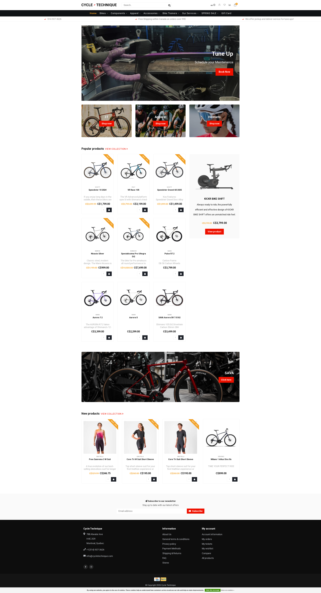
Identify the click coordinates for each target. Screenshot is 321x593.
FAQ (164, 558)
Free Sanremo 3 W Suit (100, 459)
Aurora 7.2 (98, 317)
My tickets (207, 544)
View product (214, 231)
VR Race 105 (133, 190)
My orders (207, 539)
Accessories (151, 13)
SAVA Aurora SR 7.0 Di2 (169, 317)
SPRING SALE (209, 13)
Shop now (107, 123)
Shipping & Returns (171, 553)
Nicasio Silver (97, 253)
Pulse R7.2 (169, 253)
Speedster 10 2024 (97, 190)
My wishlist (207, 548)
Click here (226, 379)
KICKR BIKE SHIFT (214, 198)
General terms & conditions (175, 539)
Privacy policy (169, 544)
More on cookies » (227, 590)
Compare (206, 553)
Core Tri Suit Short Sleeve (180, 459)
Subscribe (197, 511)
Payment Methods (171, 548)
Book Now (224, 71)
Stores (165, 562)
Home (93, 13)
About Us (166, 534)
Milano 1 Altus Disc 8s (221, 459)
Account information (212, 534)
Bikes (103, 13)
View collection (116, 149)
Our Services (189, 13)
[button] (83, 63)
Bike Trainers (170, 13)
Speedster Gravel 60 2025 (169, 190)
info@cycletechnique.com (100, 556)
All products (208, 558)
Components (118, 13)
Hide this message (212, 590)
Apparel (134, 13)
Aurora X (133, 317)
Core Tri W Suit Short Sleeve (140, 459)
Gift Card (226, 13)
